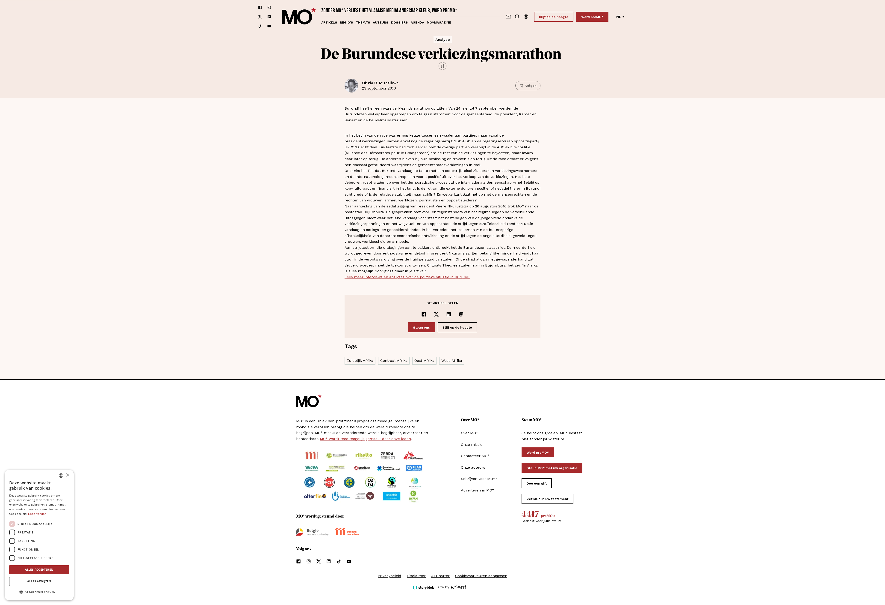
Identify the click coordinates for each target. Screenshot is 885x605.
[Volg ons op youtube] (269, 26)
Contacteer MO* (475, 456)
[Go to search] (517, 16)
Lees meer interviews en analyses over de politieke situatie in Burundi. (407, 277)
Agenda (417, 22)
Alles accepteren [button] (39, 570)
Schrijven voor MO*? (479, 478)
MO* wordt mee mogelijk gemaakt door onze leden (365, 439)
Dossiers (399, 22)
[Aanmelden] (525, 16)
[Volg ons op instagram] (269, 7)
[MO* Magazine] (299, 17)
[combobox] (61, 475)
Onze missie (471, 444)
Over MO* (469, 433)
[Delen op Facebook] (423, 314)
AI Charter (440, 576)
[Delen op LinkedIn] (448, 314)
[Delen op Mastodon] (461, 314)
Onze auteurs (473, 467)
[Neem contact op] (508, 16)
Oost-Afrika (424, 360)
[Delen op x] (436, 314)
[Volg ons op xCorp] (260, 17)
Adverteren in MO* (477, 490)
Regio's (346, 22)
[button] (39, 592)
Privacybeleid (389, 576)
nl (618, 17)
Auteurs (380, 22)
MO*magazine (439, 22)
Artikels (329, 22)
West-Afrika (451, 360)
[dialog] (39, 535)
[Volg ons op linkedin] (269, 17)
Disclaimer (416, 576)
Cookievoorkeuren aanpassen (481, 576)
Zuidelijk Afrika (360, 360)
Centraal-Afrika (393, 360)
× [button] (67, 475)
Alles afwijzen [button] (39, 581)
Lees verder (37, 513)
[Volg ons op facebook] (260, 7)
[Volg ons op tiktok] (260, 26)
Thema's (363, 22)
